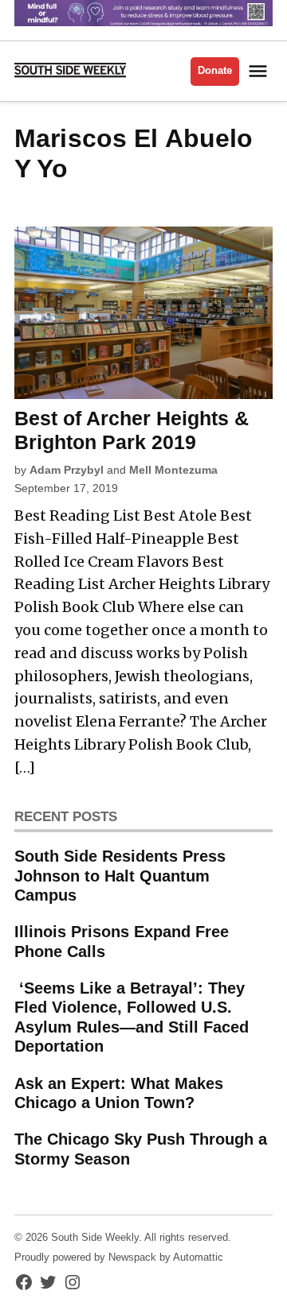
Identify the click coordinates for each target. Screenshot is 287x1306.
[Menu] (259, 71)
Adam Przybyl (66, 469)
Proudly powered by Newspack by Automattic (118, 1257)
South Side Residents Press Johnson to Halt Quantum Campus (120, 875)
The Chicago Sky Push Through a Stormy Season (140, 1148)
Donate (215, 70)
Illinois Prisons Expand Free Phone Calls (121, 941)
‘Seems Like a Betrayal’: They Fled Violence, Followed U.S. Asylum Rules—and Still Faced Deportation (131, 1017)
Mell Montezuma (173, 469)
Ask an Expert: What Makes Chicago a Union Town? (118, 1093)
